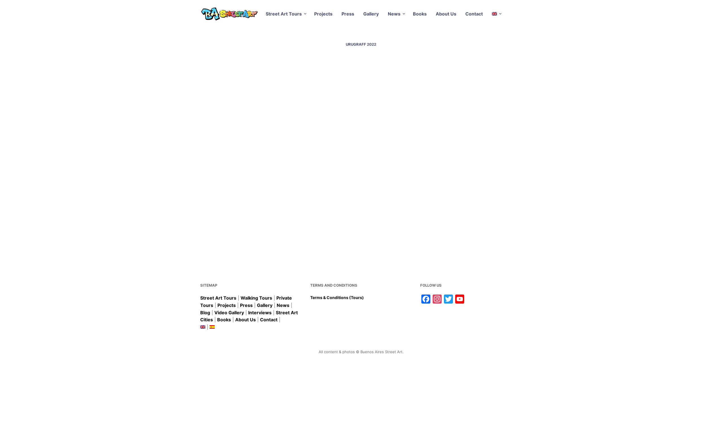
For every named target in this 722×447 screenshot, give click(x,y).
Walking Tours (256, 298)
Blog (205, 312)
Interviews (260, 312)
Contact (474, 14)
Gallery (371, 14)
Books (420, 14)
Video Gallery (229, 312)
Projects (323, 14)
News (394, 14)
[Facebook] (223, 225)
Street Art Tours (284, 14)
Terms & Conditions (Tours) (337, 297)
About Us (446, 14)
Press (348, 14)
